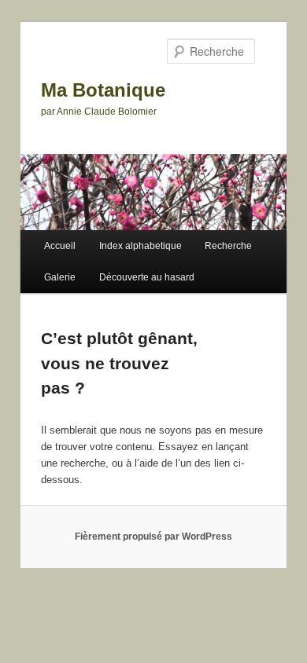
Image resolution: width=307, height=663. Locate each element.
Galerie (60, 277)
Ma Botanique (103, 90)
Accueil (60, 245)
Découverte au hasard (146, 277)
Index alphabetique (140, 245)
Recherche (228, 245)
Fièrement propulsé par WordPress (153, 536)
